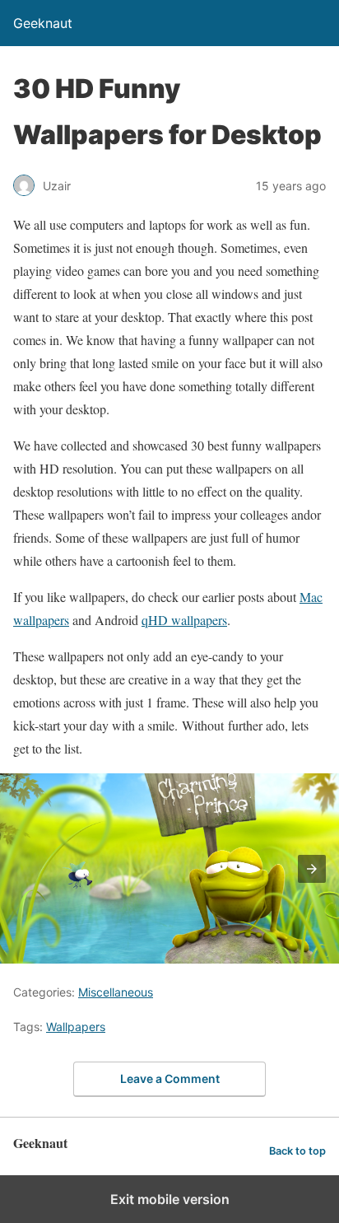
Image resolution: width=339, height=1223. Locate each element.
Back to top (297, 1151)
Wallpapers (75, 1027)
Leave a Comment (170, 1078)
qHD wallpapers (184, 619)
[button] (312, 869)
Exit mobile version (170, 1199)
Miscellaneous (115, 992)
